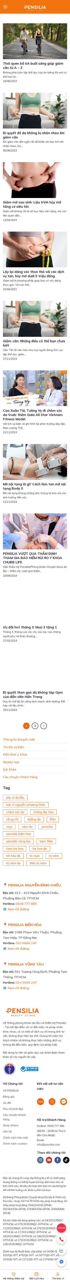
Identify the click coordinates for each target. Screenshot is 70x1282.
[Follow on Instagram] (40, 1160)
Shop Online (10, 1125)
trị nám (54, 856)
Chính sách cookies (15, 1143)
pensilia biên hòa (18, 834)
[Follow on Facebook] (57, 1160)
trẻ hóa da (13, 856)
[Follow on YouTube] (49, 1160)
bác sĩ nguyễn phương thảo (25, 805)
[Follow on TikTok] (66, 1160)
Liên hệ (7, 1131)
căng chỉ (12, 819)
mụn (9, 827)
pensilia (47, 827)
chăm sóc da (15, 812)
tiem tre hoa (14, 848)
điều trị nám (38, 863)
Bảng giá (8, 1096)
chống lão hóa (43, 812)
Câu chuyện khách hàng (20, 777)
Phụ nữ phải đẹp (13, 1109)
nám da (27, 827)
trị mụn (35, 856)
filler (53, 819)
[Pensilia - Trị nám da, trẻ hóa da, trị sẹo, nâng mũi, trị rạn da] (35, 7)
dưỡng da (34, 819)
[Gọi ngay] (61, 1239)
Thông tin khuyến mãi (19, 739)
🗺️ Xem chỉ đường (16, 909)
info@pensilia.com (48, 1144)
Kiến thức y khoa (15, 754)
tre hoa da (39, 848)
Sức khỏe (9, 769)
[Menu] (5, 6)
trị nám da (13, 863)
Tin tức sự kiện (13, 747)
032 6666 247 (26, 943)
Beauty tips (11, 762)
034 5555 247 (26, 982)
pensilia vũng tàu (18, 841)
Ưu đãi (7, 1103)
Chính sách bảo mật (15, 1137)
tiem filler (46, 841)
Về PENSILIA (11, 1090)
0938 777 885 (26, 904)
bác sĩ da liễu (15, 797)
